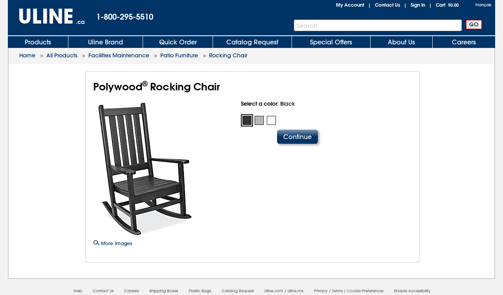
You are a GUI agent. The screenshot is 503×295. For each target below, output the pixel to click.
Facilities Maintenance (118, 55)
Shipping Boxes (163, 290)
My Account (350, 5)
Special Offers (331, 42)
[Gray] (259, 120)
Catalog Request (252, 42)
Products (38, 42)
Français (483, 4)
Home (27, 55)
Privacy (321, 290)
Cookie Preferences (365, 290)
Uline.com (273, 290)
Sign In (418, 5)
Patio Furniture (179, 55)
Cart (447, 5)
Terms (337, 290)
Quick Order (178, 42)
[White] (271, 120)
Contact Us (387, 5)
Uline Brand (105, 42)
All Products (61, 55)
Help (77, 290)
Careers (464, 42)
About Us (401, 42)
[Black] (247, 120)
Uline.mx (295, 290)
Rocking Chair (228, 55)
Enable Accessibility (412, 290)
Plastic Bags (200, 290)
